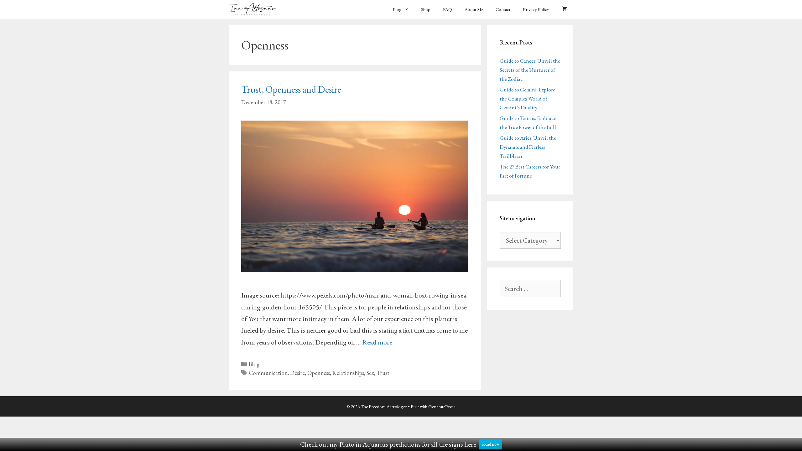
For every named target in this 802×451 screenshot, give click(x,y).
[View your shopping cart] (564, 9)
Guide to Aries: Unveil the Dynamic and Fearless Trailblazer (528, 146)
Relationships (348, 373)
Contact (503, 9)
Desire (297, 373)
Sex (370, 373)
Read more (377, 342)
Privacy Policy (536, 9)
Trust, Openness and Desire (291, 89)
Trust (383, 373)
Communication (268, 373)
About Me (474, 9)
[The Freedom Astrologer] (254, 9)
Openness (318, 373)
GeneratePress (442, 406)
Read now (490, 444)
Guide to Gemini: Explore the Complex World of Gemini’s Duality (527, 98)
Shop (425, 9)
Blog (397, 9)
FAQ (447, 9)
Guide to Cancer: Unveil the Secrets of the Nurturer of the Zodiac (530, 69)
